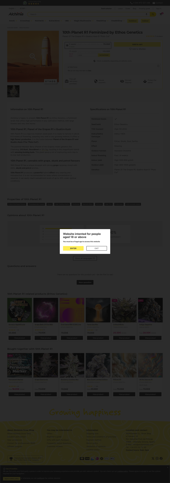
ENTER (73, 248)
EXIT (97, 248)
